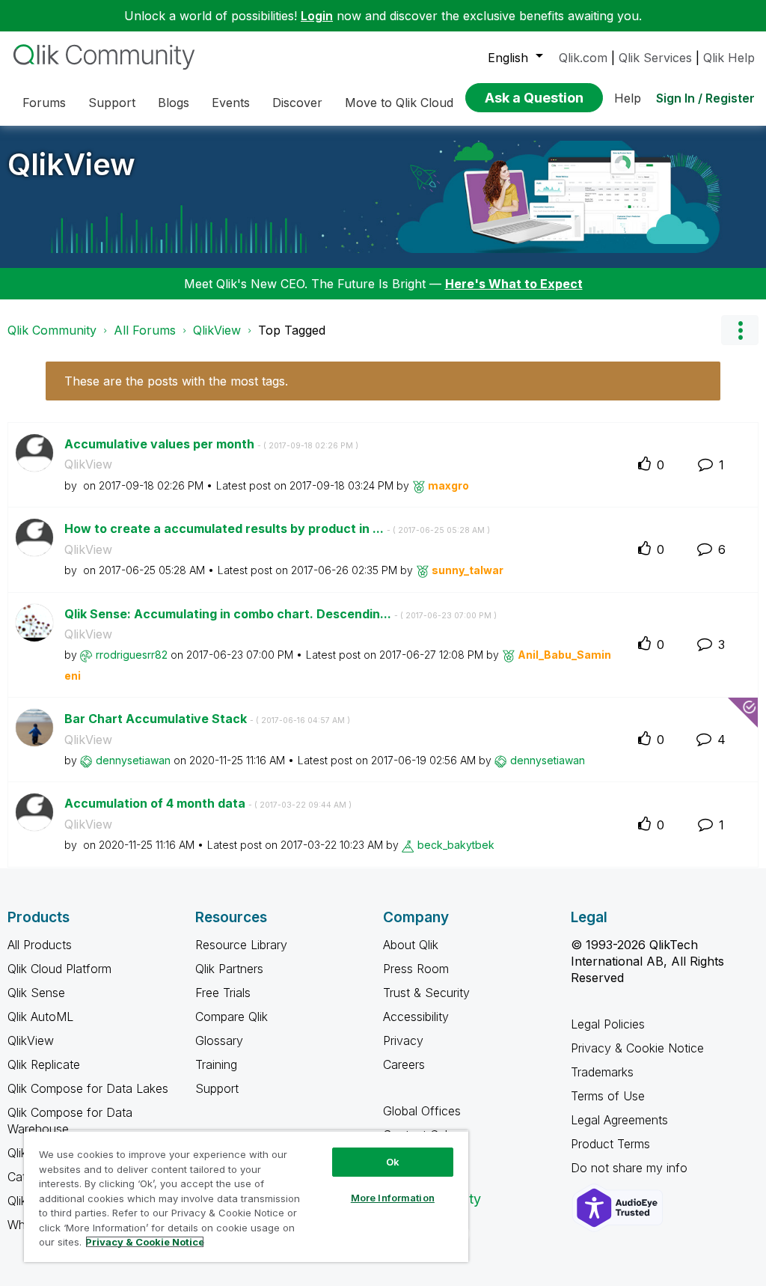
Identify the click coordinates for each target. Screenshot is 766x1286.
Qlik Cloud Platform (59, 968)
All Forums (145, 330)
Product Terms (610, 1143)
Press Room (416, 968)
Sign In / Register (705, 98)
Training (216, 1064)
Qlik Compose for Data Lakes (87, 1088)
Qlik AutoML (40, 1016)
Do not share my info (631, 1167)
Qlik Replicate (43, 1064)
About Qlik (410, 944)
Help (627, 98)
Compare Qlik (231, 1016)
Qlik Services (655, 57)
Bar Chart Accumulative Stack (207, 718)
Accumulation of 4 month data (208, 803)
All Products (39, 944)
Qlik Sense (36, 992)
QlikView (71, 164)
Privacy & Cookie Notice (637, 1047)
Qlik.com (583, 57)
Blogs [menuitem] (173, 102)
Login (317, 15)
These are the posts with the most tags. (176, 381)
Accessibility (416, 1016)
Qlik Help (729, 57)
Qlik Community (51, 330)
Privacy (403, 1040)
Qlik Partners (229, 968)
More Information (393, 1198)
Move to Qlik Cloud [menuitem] (399, 102)
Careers (404, 1064)
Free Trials (223, 992)
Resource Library (241, 944)
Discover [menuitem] (297, 102)
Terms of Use (608, 1095)
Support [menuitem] (111, 102)
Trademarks (602, 1071)
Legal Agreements (619, 1119)
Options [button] (740, 330)
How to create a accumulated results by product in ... (277, 528)
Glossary (219, 1040)
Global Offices (422, 1110)
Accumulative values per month (211, 443)
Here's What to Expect (514, 283)
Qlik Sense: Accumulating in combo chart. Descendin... (280, 613)
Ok (392, 1162)
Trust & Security (426, 992)
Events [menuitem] (231, 102)
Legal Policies (608, 1024)
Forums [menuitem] (44, 102)
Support (217, 1088)
